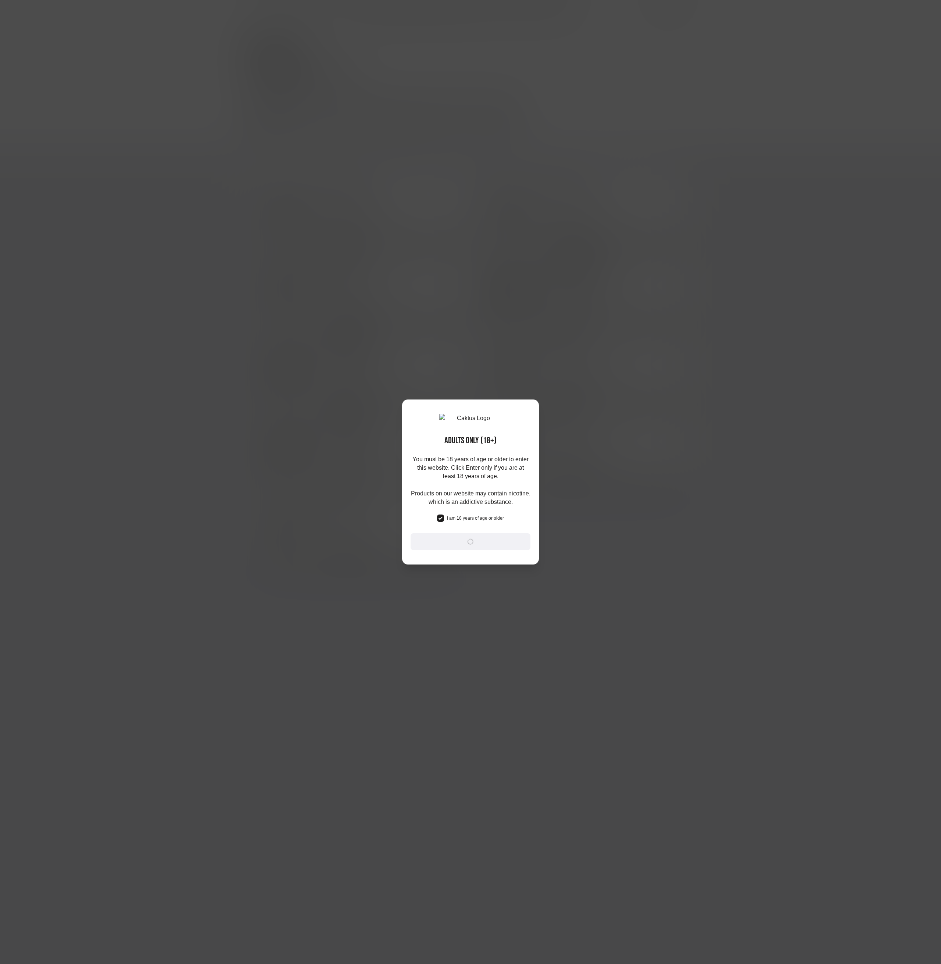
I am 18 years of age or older (475, 518)
